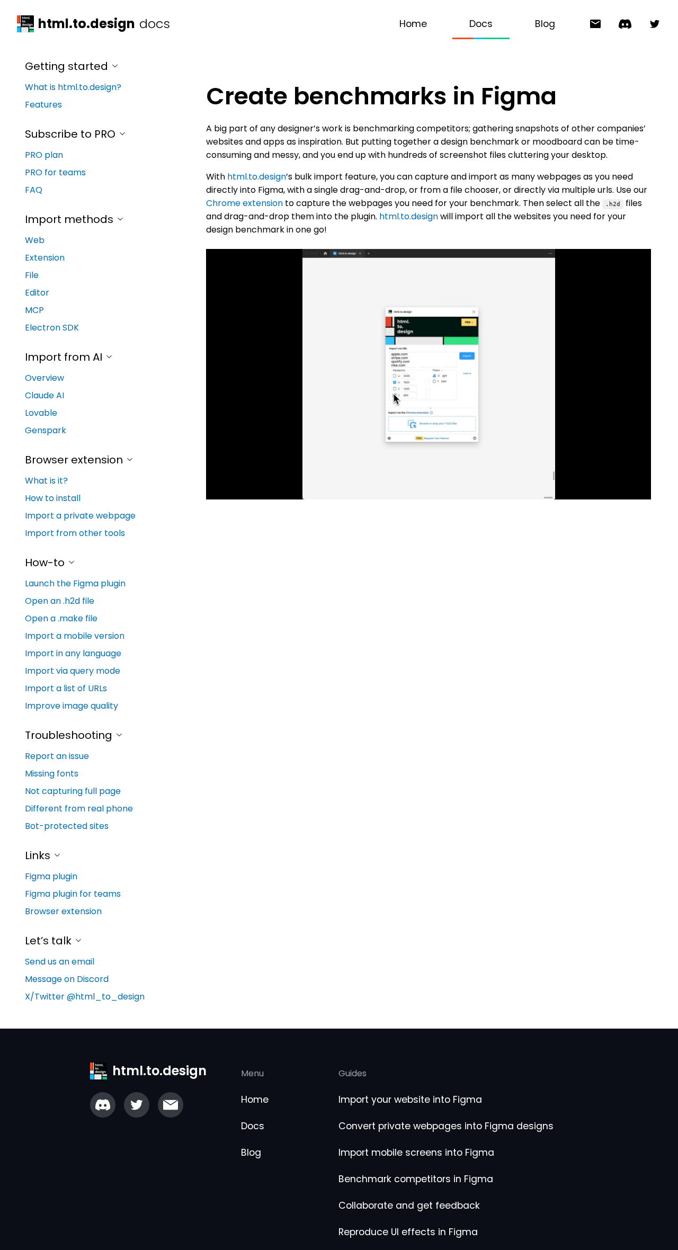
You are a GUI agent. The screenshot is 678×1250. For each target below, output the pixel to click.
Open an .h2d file (59, 601)
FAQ (33, 190)
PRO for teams (55, 172)
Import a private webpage (80, 516)
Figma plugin (51, 876)
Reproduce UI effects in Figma (408, 1232)
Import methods (70, 219)
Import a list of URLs (66, 688)
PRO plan (44, 155)
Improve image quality (71, 706)
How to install (53, 498)
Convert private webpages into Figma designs (446, 1126)
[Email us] (170, 1105)
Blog (545, 23)
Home (413, 23)
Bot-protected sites (67, 826)
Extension (45, 258)
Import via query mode (72, 671)
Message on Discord (67, 979)
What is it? (46, 481)
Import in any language (73, 653)
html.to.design (256, 177)
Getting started (68, 66)
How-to (46, 562)
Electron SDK (52, 328)
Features (43, 105)
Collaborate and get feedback (409, 1205)
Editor (37, 293)
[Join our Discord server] (102, 1105)
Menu (252, 1073)
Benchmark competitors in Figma (415, 1179)
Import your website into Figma (410, 1099)
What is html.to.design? (73, 87)
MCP (34, 310)
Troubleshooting (70, 735)
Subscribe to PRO (71, 134)
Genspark (45, 430)
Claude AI (44, 395)
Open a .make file (61, 618)
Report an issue (57, 756)
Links (39, 855)
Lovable (41, 413)
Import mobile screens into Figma (416, 1152)
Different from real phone (79, 808)
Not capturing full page (73, 791)
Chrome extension (244, 203)
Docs (481, 23)
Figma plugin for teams (73, 894)
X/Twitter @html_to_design (85, 996)
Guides (352, 1073)
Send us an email (59, 962)
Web (34, 240)
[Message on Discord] (620, 24)
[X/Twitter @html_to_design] (650, 24)
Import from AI (65, 357)
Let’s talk (49, 940)
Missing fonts (51, 773)
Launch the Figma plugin (75, 583)
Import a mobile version (74, 636)
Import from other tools (75, 533)
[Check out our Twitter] (136, 1105)
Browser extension (75, 459)
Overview (44, 378)
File (32, 275)
